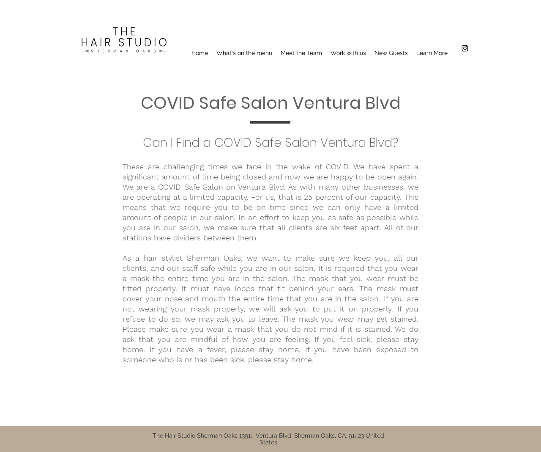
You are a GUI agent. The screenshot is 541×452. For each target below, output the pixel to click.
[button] (432, 53)
